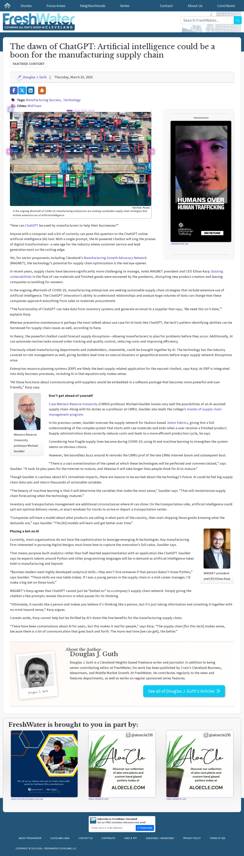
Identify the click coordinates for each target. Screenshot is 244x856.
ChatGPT (31, 225)
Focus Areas (56, 5)
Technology (72, 100)
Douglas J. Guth (34, 77)
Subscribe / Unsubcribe (160, 838)
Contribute (226, 5)
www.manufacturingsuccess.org (27, 798)
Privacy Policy (192, 838)
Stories (26, 5)
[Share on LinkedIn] (30, 90)
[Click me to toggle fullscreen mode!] (10, 109)
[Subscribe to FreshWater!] (42, 90)
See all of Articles (182, 691)
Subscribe (146, 827)
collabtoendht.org (179, 243)
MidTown (34, 106)
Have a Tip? (130, 838)
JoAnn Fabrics (177, 422)
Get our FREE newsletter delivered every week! (121, 821)
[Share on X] (22, 90)
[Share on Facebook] (13, 90)
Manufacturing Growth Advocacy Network (115, 258)
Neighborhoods (92, 5)
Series (124, 5)
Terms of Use (217, 838)
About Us (195, 5)
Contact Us (85, 838)
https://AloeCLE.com (98, 798)
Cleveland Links (59, 838)
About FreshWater (30, 838)
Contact (166, 5)
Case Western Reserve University (73, 404)
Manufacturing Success (43, 100)
